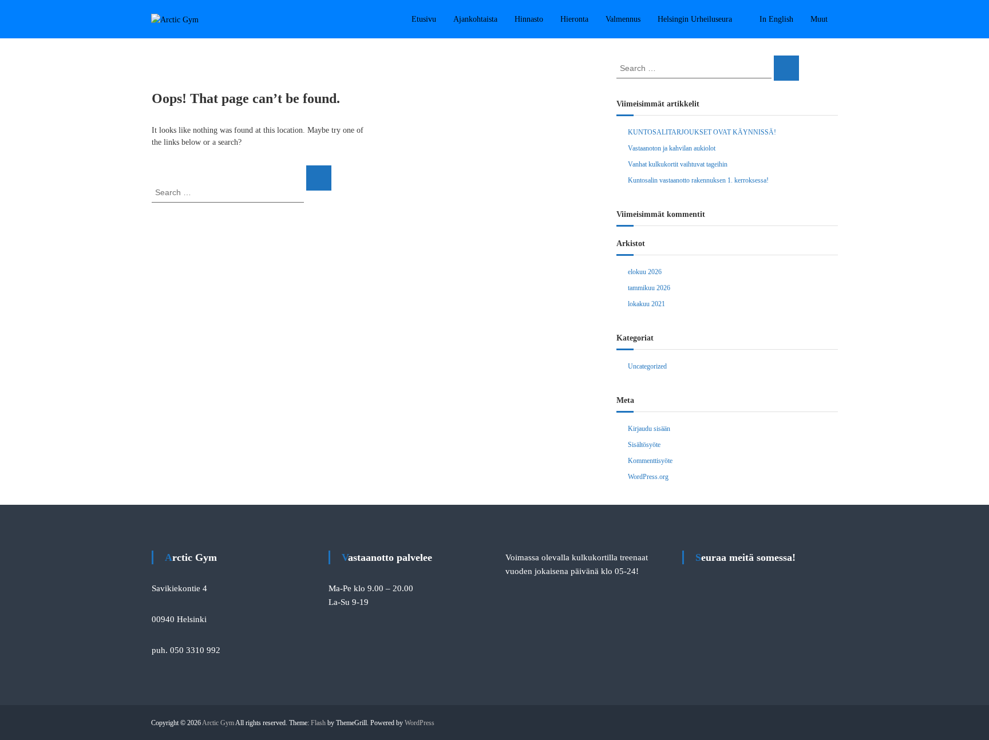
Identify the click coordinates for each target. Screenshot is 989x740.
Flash (318, 723)
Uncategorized (647, 366)
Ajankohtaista (475, 19)
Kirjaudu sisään (649, 429)
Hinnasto (529, 19)
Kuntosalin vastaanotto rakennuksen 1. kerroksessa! (698, 180)
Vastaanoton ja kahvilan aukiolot (671, 148)
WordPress (419, 723)
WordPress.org (648, 477)
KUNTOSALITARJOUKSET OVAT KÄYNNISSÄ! (702, 132)
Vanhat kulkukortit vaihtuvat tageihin (677, 164)
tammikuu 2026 (649, 288)
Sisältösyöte (644, 445)
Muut (819, 19)
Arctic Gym (218, 723)
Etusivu (424, 19)
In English (776, 19)
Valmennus (623, 19)
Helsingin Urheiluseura (695, 19)
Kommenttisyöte (650, 461)
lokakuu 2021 (646, 304)
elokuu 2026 (645, 272)
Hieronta (574, 19)
